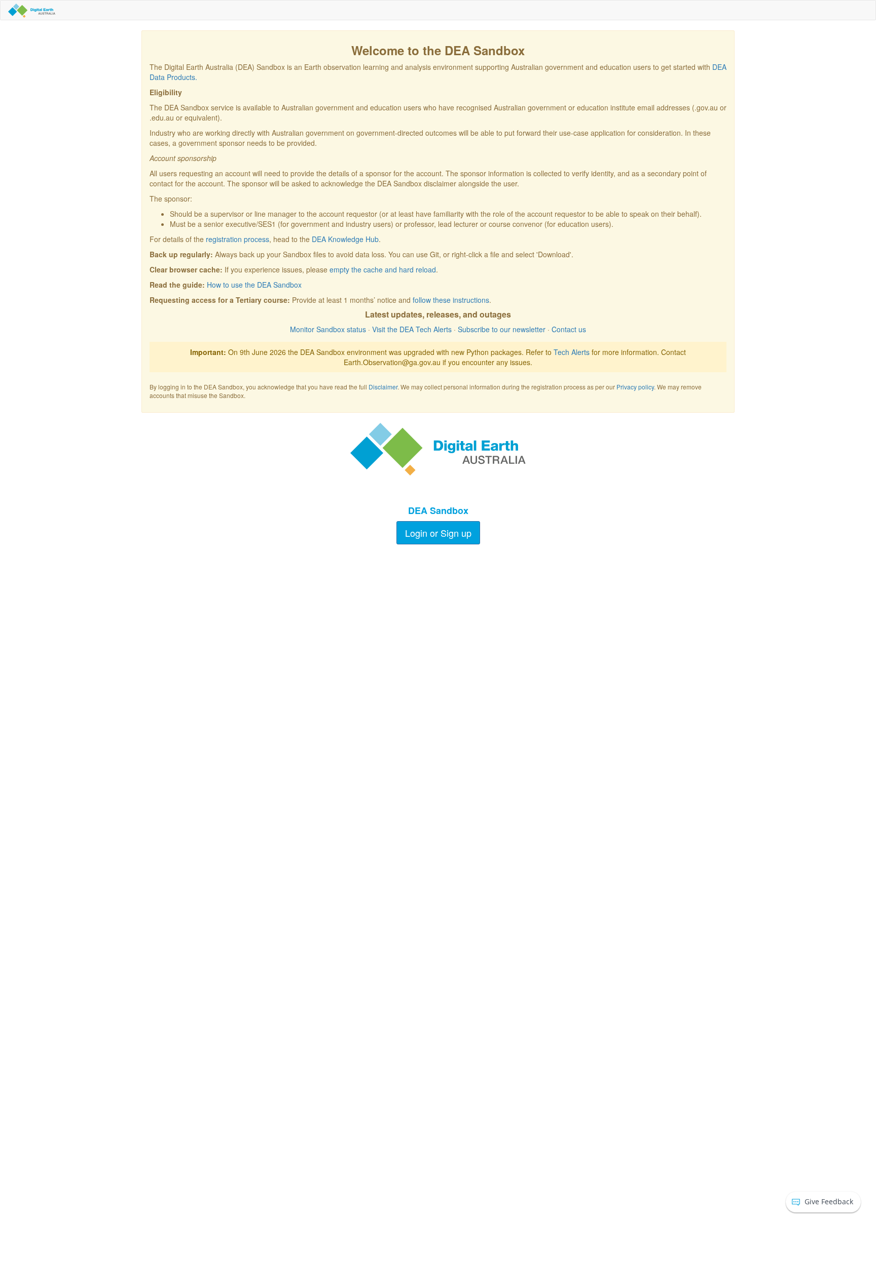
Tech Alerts (572, 352)
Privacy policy (635, 386)
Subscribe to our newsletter (501, 329)
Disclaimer (383, 386)
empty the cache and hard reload (383, 269)
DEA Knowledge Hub (345, 239)
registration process (237, 239)
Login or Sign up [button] (438, 532)
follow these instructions (451, 300)
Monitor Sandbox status (328, 329)
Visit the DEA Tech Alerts (412, 329)
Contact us (569, 329)
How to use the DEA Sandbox (254, 285)
